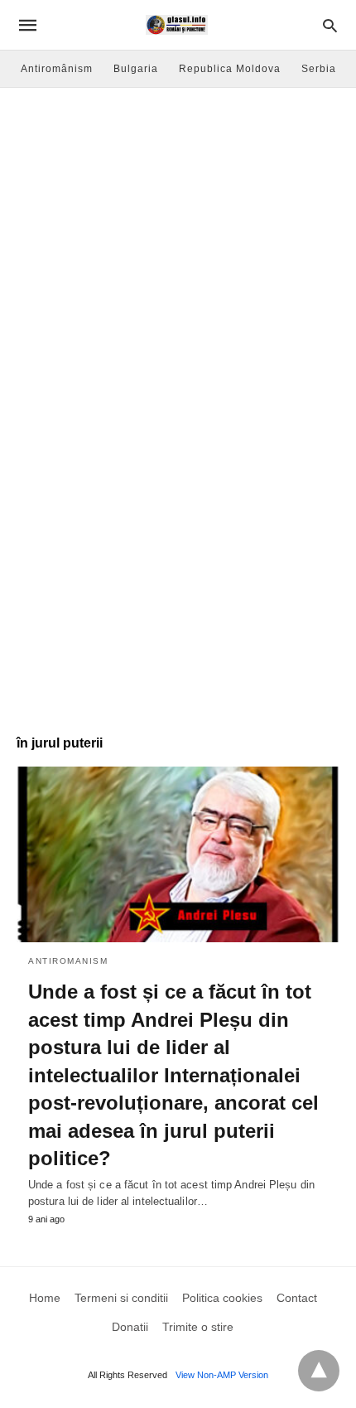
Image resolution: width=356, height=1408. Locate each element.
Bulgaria (135, 69)
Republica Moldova (230, 69)
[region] (178, 585)
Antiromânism (57, 69)
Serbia (318, 69)
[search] (329, 25)
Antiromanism (68, 960)
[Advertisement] (178, 274)
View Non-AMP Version (222, 1375)
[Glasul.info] (177, 25)
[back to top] (318, 1370)
